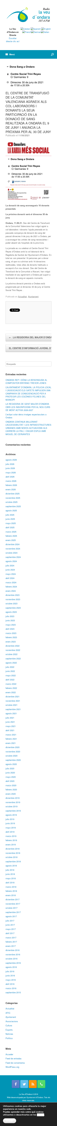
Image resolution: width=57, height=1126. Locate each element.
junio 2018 (10, 874)
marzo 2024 (11, 582)
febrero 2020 (11, 789)
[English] (46, 28)
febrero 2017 (11, 941)
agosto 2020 (11, 764)
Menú (12, 54)
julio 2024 (10, 565)
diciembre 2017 (12, 899)
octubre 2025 (11, 501)
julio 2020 (10, 768)
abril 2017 (10, 933)
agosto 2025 (11, 510)
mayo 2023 (11, 624)
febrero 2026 (11, 485)
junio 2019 (10, 823)
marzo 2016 (11, 988)
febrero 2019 (11, 840)
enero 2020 (11, 793)
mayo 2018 (11, 878)
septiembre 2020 (13, 759)
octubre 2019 (11, 806)
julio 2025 (10, 514)
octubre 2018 (11, 857)
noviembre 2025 (13, 497)
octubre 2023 (11, 603)
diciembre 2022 (12, 645)
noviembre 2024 (13, 548)
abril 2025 (10, 527)
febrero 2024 (11, 586)
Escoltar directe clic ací (12, 40)
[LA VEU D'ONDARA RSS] (33, 1084)
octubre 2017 (11, 907)
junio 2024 (10, 569)
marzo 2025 (11, 531)
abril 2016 (10, 983)
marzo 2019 (11, 836)
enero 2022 (11, 692)
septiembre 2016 (13, 962)
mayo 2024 (11, 573)
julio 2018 (10, 869)
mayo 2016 (11, 979)
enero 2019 (11, 844)
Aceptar (9, 1120)
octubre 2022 (11, 654)
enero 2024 (11, 590)
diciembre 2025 (12, 493)
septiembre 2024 (13, 557)
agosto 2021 (11, 713)
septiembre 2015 (13, 992)
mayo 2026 (11, 472)
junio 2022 (10, 671)
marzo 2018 (11, 886)
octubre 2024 (11, 552)
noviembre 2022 (13, 650)
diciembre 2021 (12, 696)
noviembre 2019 (13, 802)
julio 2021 (10, 717)
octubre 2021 (11, 704)
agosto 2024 (11, 561)
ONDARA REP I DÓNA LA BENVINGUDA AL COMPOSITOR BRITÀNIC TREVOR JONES (26, 381)
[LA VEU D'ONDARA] (28, 14)
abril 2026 (10, 476)
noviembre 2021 (13, 700)
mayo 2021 (11, 726)
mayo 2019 (11, 827)
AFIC (8, 1012)
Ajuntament (33, 296)
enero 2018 (11, 895)
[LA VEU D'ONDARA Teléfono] (41, 1084)
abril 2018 (10, 882)
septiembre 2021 (13, 709)
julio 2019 (10, 819)
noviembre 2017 (13, 903)
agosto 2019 (11, 814)
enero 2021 (11, 743)
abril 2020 (10, 781)
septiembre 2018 (13, 861)
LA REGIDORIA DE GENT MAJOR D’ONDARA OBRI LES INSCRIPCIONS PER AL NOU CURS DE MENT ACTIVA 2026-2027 (28, 407)
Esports (9, 1029)
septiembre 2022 (13, 658)
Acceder (9, 1054)
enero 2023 (11, 641)
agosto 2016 (11, 967)
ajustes (40, 1114)
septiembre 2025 (13, 506)
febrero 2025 (11, 535)
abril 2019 (10, 831)
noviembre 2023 (13, 599)
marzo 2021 (11, 734)
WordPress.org (12, 1066)
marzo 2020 (11, 785)
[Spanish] (36, 28)
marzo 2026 (11, 480)
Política (9, 1038)
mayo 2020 (11, 776)
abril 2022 (10, 679)
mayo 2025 (11, 523)
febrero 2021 (11, 738)
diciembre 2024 (12, 544)
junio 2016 (10, 975)
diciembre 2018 (12, 848)
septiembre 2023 (13, 607)
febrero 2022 (11, 688)
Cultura (9, 1025)
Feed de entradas (14, 1058)
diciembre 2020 (12, 747)
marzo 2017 (11, 937)
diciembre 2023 (12, 595)
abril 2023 (10, 628)
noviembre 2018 (13, 852)
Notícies (9, 1033)
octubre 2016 (11, 958)
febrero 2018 (11, 890)
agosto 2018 (11, 865)
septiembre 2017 (13, 912)
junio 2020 (10, 772)
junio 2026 (10, 468)
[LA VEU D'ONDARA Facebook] (16, 1084)
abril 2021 (10, 730)
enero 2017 (11, 945)
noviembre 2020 (13, 751)
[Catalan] (25, 28)
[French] (26, 32)
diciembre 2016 (12, 950)
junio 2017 (10, 924)
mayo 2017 (11, 929)
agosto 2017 (11, 916)
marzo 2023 (11, 633)
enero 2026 (11, 489)
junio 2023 (10, 620)
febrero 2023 (11, 637)
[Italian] (45, 32)
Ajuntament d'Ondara (34, 1097)
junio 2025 (10, 518)
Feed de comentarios (15, 1062)
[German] (36, 32)
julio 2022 (10, 666)
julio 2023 (10, 616)
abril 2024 (10, 578)
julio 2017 (10, 920)
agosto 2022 (11, 662)
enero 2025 (11, 540)
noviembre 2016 (13, 954)
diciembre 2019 (12, 797)
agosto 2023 (11, 611)
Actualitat (22, 296)
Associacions (12, 1021)
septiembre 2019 (13, 810)
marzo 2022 (11, 683)
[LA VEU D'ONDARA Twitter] (24, 1084)
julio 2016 (10, 971)
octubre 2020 (11, 755)
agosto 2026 (11, 459)
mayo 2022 (11, 675)
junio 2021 (10, 721)
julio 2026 (10, 464)
